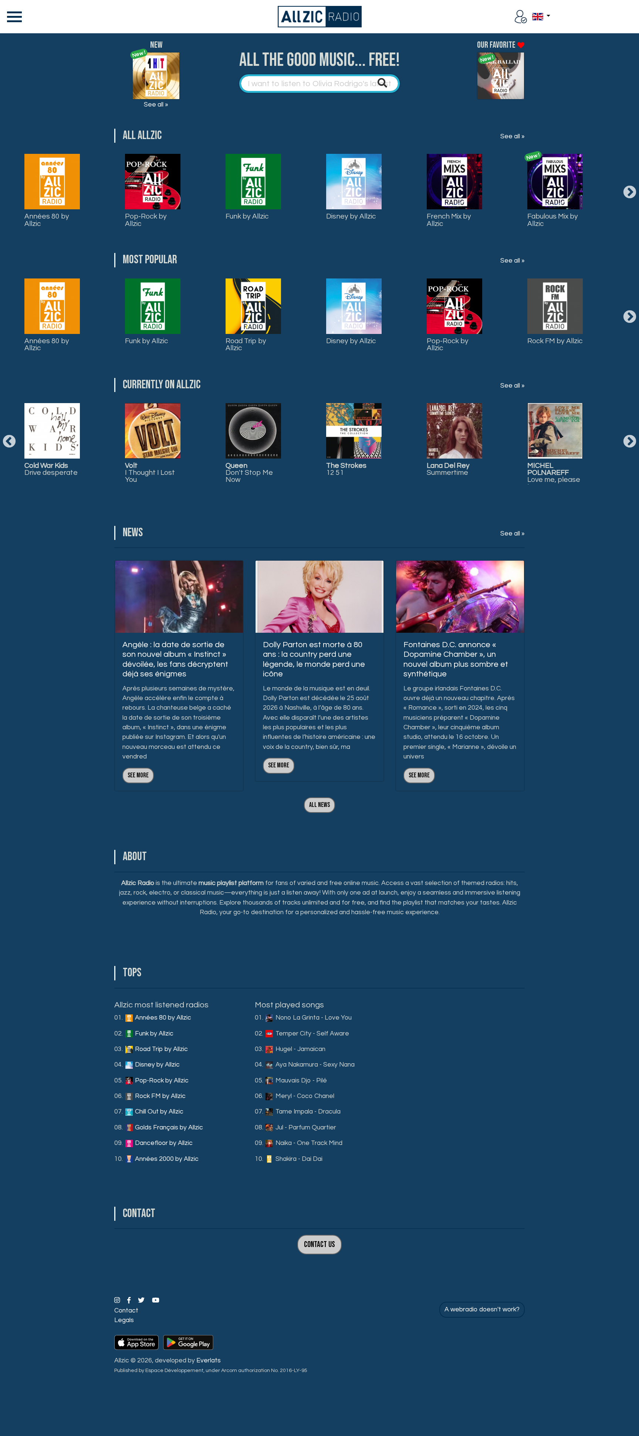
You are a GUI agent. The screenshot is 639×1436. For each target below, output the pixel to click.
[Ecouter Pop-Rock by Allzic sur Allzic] (152, 431)
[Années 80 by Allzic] (52, 181)
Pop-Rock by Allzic (146, 220)
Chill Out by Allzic (158, 1111)
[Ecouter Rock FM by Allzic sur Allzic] (253, 431)
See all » (156, 104)
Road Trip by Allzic (246, 344)
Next (629, 192)
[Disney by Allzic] (354, 181)
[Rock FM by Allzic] (555, 306)
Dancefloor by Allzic (163, 1143)
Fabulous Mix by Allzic (552, 220)
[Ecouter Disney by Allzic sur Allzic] (52, 431)
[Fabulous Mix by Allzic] (555, 181)
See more (138, 775)
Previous (9, 442)
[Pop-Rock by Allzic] (152, 181)
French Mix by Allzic (449, 220)
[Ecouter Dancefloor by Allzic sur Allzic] (555, 431)
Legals (124, 1320)
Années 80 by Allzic (46, 220)
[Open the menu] (13, 16)
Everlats (208, 1360)
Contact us (319, 1245)
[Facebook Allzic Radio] (129, 1300)
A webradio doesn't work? (482, 1309)
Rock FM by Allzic (554, 341)
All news (319, 805)
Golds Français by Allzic (168, 1127)
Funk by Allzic (247, 216)
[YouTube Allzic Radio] (155, 1300)
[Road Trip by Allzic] (253, 306)
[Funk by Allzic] (253, 181)
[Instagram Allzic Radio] (117, 1300)
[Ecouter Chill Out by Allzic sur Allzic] (354, 431)
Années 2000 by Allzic (166, 1159)
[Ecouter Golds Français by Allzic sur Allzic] (454, 431)
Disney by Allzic (351, 216)
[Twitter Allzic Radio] (142, 1300)
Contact (126, 1310)
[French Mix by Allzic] (454, 181)
